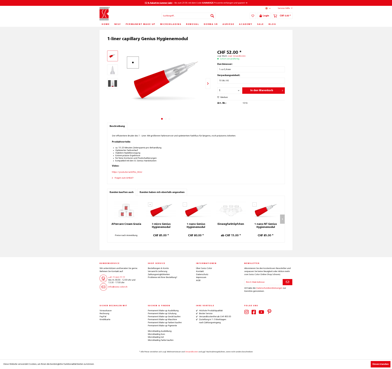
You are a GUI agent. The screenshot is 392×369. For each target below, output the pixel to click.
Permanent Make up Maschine (162, 319)
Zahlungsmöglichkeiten (159, 274)
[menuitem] (188, 16)
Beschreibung (117, 126)
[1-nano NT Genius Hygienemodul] (266, 210)
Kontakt (200, 271)
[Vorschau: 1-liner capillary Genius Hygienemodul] (112, 83)
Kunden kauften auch (122, 192)
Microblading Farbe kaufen (160, 340)
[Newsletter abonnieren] (287, 282)
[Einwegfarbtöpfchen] (231, 210)
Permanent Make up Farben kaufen (165, 322)
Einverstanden (381, 364)
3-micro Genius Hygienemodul (161, 225)
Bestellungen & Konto (158, 268)
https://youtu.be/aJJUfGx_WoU (127, 172)
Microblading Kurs (156, 334)
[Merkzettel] (253, 16)
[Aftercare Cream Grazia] (126, 210)
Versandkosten (191, 352)
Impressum (201, 277)
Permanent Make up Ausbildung (163, 311)
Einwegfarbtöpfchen (231, 224)
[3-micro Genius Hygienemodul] (161, 210)
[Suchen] (212, 16)
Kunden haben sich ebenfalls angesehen (162, 192)
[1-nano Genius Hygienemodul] (196, 210)
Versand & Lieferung (157, 271)
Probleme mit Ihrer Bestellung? (162, 277)
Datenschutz (202, 274)
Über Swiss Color (204, 268)
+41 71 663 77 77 (116, 277)
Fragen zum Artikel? (124, 178)
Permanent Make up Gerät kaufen (164, 317)
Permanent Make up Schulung (162, 313)
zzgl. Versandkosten (237, 56)
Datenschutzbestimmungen (269, 288)
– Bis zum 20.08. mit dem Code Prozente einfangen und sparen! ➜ (196, 3)
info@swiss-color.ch (117, 287)
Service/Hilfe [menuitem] (283, 8)
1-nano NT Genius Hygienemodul (265, 225)
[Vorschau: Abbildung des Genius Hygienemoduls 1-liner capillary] (112, 56)
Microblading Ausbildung (160, 331)
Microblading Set (156, 337)
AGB (198, 280)
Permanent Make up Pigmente (162, 326)
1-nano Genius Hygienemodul (196, 225)
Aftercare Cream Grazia (126, 224)
